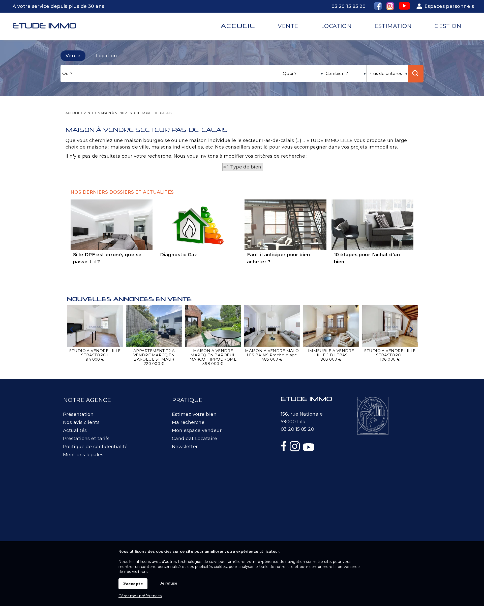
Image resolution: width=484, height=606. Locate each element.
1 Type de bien (244, 167)
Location (106, 56)
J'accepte (133, 584)
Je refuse (168, 583)
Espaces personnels (449, 6)
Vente (73, 56)
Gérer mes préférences (140, 596)
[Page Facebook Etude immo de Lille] (284, 457)
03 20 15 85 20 (348, 6)
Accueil (238, 26)
